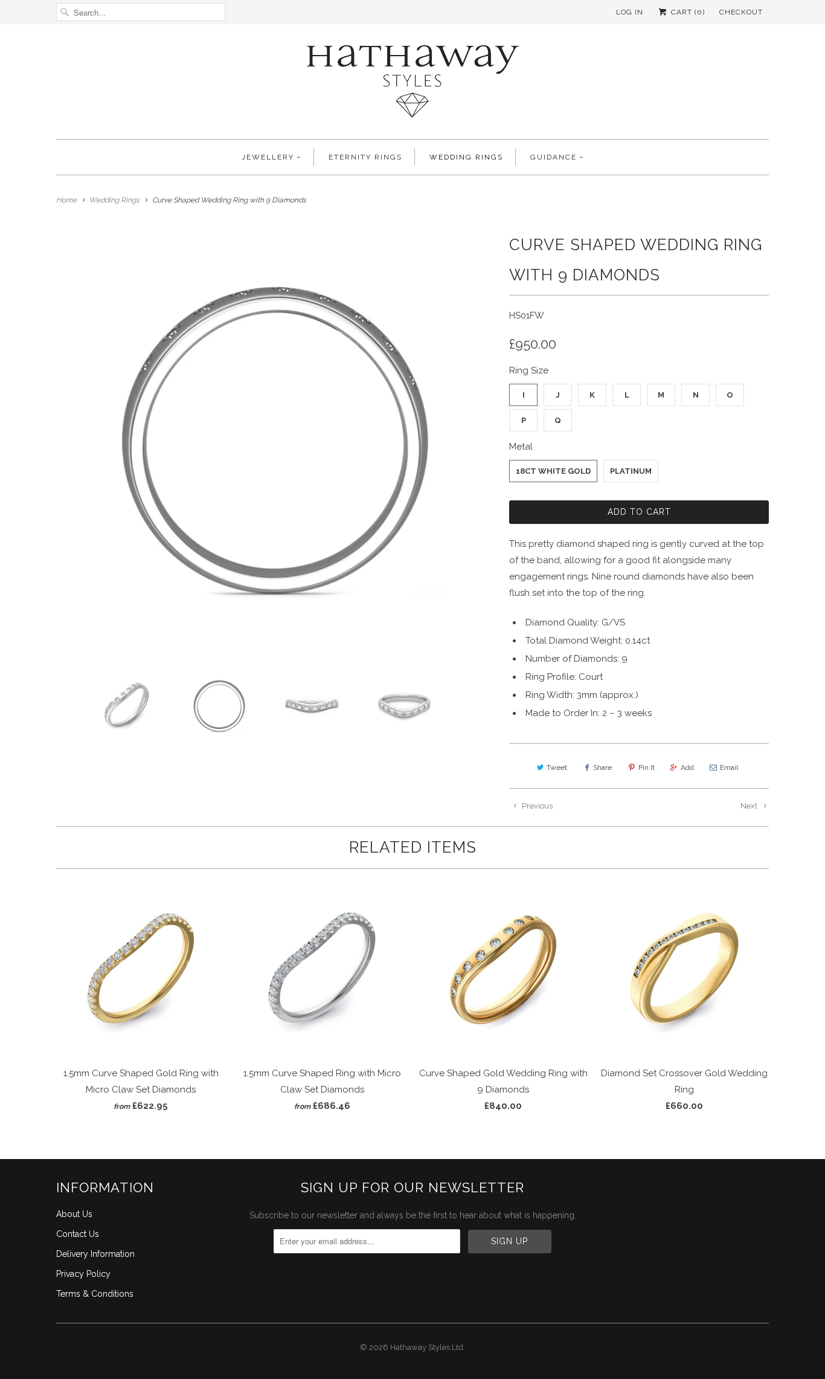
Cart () (687, 12)
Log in (629, 12)
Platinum (631, 471)
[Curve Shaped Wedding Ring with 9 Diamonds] (276, 441)
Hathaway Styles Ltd (426, 1347)
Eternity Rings (365, 157)
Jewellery (268, 157)
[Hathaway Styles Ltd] (412, 84)
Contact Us (77, 1234)
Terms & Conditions (94, 1294)
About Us (74, 1214)
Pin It (646, 767)
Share (602, 767)
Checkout (741, 12)
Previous (536, 805)
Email (729, 767)
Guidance (553, 157)
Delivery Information (95, 1254)
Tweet (557, 767)
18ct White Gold (553, 471)
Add (687, 767)
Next (749, 805)
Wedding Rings (466, 157)
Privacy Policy (83, 1274)
